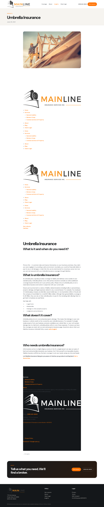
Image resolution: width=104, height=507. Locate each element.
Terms (73, 494)
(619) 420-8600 (82, 4)
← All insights (26, 454)
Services (27, 112)
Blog (26, 125)
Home (26, 110)
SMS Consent (75, 496)
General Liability (31, 115)
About (50, 4)
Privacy (74, 492)
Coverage (44, 4)
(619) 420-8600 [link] (32, 414)
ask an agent (53, 329)
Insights (56, 4)
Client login (64, 4)
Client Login (28, 128)
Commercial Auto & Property (35, 120)
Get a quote (92, 4)
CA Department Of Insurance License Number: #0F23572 (37, 422)
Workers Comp (30, 117)
